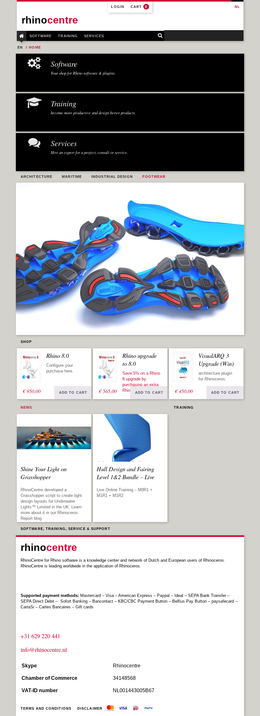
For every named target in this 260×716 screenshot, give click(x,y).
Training (68, 36)
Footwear (154, 176)
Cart (139, 7)
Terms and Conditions (46, 708)
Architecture (36, 176)
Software (40, 36)
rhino (50, 20)
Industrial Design (112, 176)
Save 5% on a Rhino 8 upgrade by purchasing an (141, 379)
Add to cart (73, 392)
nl (237, 7)
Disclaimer (89, 708)
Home (35, 47)
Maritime (72, 176)
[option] (130, 259)
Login (117, 7)
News (26, 407)
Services (94, 36)
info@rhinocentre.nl (44, 649)
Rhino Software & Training (21, 36)
